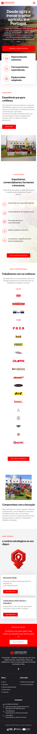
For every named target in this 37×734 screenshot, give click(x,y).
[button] (34, 3)
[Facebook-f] (18, 669)
